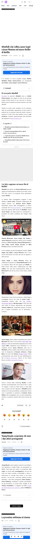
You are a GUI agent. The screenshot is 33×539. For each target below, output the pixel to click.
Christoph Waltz (7, 303)
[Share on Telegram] (18, 536)
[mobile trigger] (3, 2)
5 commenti (14, 442)
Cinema (12, 9)
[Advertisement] (16, 27)
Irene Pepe (4, 442)
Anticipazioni (5, 9)
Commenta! (15, 55)
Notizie (4, 432)
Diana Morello (4, 55)
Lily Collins (27, 301)
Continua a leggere (16, 506)
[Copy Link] (21, 536)
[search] (22, 2)
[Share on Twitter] (14, 536)
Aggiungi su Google (16, 72)
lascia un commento (26, 426)
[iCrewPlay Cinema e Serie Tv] (6, 2)
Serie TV (9, 432)
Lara (2, 520)
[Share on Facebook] (11, 536)
